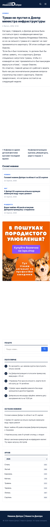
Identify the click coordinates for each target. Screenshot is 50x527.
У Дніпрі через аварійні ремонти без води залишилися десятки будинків (26, 389)
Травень (26, 483)
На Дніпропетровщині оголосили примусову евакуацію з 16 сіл (27, 374)
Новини (5, 13)
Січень (26, 465)
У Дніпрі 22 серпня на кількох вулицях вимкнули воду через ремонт (22, 192)
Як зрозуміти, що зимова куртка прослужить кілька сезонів (27, 367)
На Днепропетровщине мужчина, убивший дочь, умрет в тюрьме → (38, 153)
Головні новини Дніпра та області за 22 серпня (26, 177)
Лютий (26, 469)
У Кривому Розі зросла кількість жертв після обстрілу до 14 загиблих (27, 382)
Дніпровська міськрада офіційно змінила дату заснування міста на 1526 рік (27, 397)
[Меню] (45, 4)
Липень (26, 493)
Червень (26, 488)
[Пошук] (40, 4)
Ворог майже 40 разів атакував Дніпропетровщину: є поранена (19, 208)
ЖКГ (5, 188)
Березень (26, 474)
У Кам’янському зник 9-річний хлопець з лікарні (24, 435)
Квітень (26, 479)
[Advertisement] (25, 117)
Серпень (26, 497)
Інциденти (8, 204)
